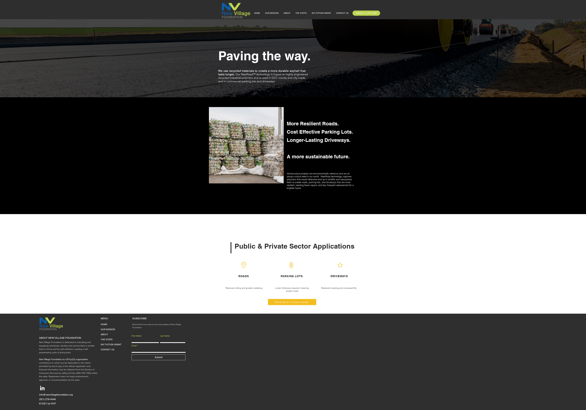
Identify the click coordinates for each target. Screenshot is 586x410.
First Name (136, 336)
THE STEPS (106, 339)
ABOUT (104, 334)
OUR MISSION (108, 329)
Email (134, 346)
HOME (104, 324)
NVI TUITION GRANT (111, 344)
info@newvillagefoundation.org (56, 394)
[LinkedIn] (42, 388)
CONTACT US (107, 349)
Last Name (165, 336)
